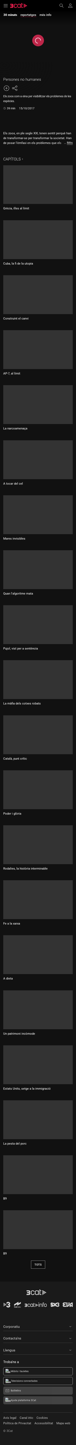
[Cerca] (63, 5)
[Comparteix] (14, 88)
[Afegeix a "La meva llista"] (6, 88)
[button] (38, 1326)
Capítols (12, 159)
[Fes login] (70, 5)
